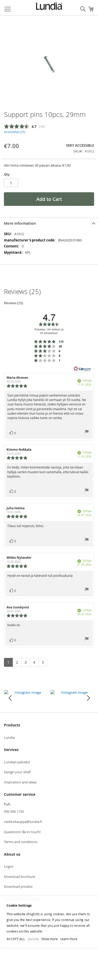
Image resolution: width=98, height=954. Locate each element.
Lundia (9, 737)
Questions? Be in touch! (22, 831)
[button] (10, 698)
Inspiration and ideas (20, 782)
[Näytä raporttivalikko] (87, 432)
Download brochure (19, 876)
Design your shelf (17, 772)
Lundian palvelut (17, 762)
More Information (20, 223)
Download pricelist (18, 886)
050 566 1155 (14, 811)
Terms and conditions (20, 841)
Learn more (68, 939)
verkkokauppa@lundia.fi (23, 821)
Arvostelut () (14, 132)
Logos (8, 866)
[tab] (49, 223)
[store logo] (49, 6)
